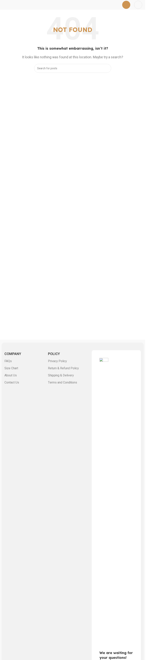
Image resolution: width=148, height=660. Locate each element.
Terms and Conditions (62, 382)
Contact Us (11, 382)
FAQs (8, 361)
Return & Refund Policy (63, 368)
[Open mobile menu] (126, 5)
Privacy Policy (57, 361)
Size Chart (11, 368)
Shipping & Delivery (61, 375)
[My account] (138, 5)
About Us (10, 375)
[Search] (106, 68)
